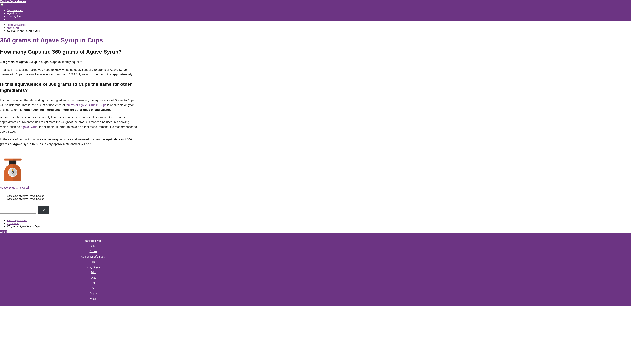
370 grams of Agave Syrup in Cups (25, 198)
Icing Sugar (93, 267)
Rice (93, 288)
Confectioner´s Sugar (93, 256)
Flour (93, 261)
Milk (93, 272)
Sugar (93, 293)
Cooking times (15, 16)
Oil (93, 283)
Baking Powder (93, 240)
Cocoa (93, 251)
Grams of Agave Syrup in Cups (86, 105)
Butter (93, 246)
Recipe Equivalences (13, 1)
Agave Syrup (29, 127)
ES (8, 19)
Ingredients (13, 13)
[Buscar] (43, 210)
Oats (93, 277)
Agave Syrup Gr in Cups (14, 187)
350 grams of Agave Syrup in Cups (25, 195)
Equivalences (15, 10)
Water (93, 298)
